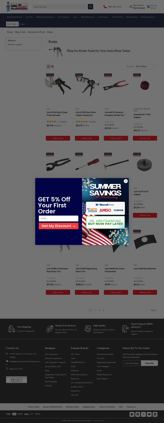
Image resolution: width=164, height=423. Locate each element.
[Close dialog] (126, 181)
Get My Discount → (59, 225)
